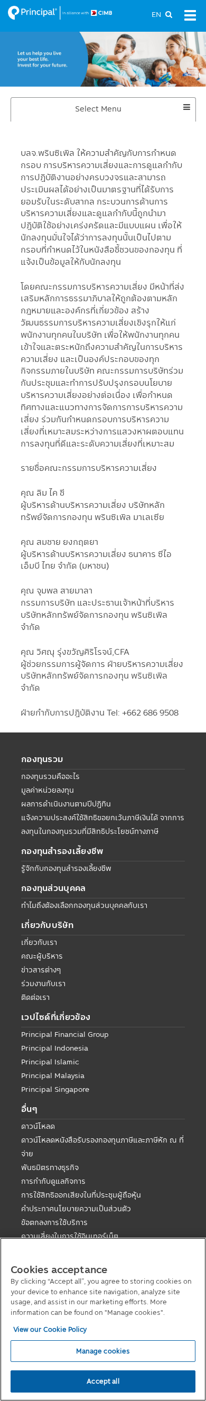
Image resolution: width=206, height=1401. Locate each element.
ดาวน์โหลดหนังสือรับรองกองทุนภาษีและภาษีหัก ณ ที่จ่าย (102, 1147)
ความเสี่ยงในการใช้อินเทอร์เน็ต (69, 1236)
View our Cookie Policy (50, 1329)
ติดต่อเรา (35, 997)
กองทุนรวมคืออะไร (50, 776)
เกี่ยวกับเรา (39, 942)
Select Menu (117, 112)
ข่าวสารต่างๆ (41, 969)
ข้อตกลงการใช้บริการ (54, 1222)
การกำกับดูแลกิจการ (53, 1181)
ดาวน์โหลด (38, 1126)
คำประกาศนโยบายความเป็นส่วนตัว (76, 1208)
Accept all (103, 1381)
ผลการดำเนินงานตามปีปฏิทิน (66, 804)
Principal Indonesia (54, 1048)
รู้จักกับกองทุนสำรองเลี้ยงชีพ (66, 868)
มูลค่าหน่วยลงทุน (47, 790)
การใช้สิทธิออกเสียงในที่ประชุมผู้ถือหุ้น (81, 1195)
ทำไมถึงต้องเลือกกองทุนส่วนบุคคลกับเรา (84, 905)
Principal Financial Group (65, 1034)
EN (156, 14)
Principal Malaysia (53, 1075)
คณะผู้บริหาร (42, 956)
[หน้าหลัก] (60, 12)
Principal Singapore (55, 1089)
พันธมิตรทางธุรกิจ (50, 1167)
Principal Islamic (50, 1061)
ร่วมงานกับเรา (43, 983)
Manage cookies (103, 1351)
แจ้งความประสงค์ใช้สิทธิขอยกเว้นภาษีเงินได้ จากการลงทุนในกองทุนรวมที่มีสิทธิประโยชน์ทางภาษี (102, 824)
